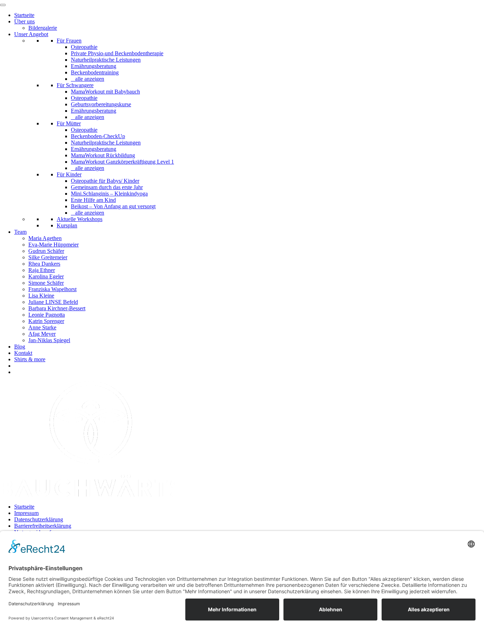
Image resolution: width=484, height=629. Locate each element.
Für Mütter (69, 123)
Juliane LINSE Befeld (53, 302)
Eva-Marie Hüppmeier (53, 245)
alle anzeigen (89, 79)
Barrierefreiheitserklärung (42, 526)
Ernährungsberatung (93, 66)
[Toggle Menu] (3, 5)
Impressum (26, 513)
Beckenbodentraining (95, 72)
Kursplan (67, 225)
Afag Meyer (42, 334)
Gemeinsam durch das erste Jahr (107, 187)
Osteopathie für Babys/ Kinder (105, 181)
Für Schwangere (75, 85)
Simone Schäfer (46, 283)
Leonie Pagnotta (46, 315)
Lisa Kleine (41, 296)
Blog (19, 347)
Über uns (24, 21)
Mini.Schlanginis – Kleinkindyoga (109, 194)
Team (20, 232)
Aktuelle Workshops (79, 219)
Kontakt (23, 353)
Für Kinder (69, 174)
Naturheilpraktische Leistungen (106, 60)
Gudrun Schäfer (46, 251)
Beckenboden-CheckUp (98, 136)
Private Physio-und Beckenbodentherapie (117, 53)
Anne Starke (42, 327)
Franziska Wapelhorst (52, 289)
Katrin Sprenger (46, 321)
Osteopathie (84, 47)
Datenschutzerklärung (38, 519)
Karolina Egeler (46, 276)
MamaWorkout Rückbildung (103, 155)
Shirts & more (29, 359)
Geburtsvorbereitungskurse (101, 104)
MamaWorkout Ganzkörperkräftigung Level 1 (122, 162)
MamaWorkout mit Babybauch (105, 92)
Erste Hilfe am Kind (93, 200)
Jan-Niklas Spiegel (49, 340)
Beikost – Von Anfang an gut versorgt (113, 206)
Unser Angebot (31, 34)
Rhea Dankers (44, 264)
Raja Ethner (41, 270)
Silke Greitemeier (47, 257)
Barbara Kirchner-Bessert (56, 308)
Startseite (24, 15)
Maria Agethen (45, 238)
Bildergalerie (42, 28)
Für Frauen (69, 41)
